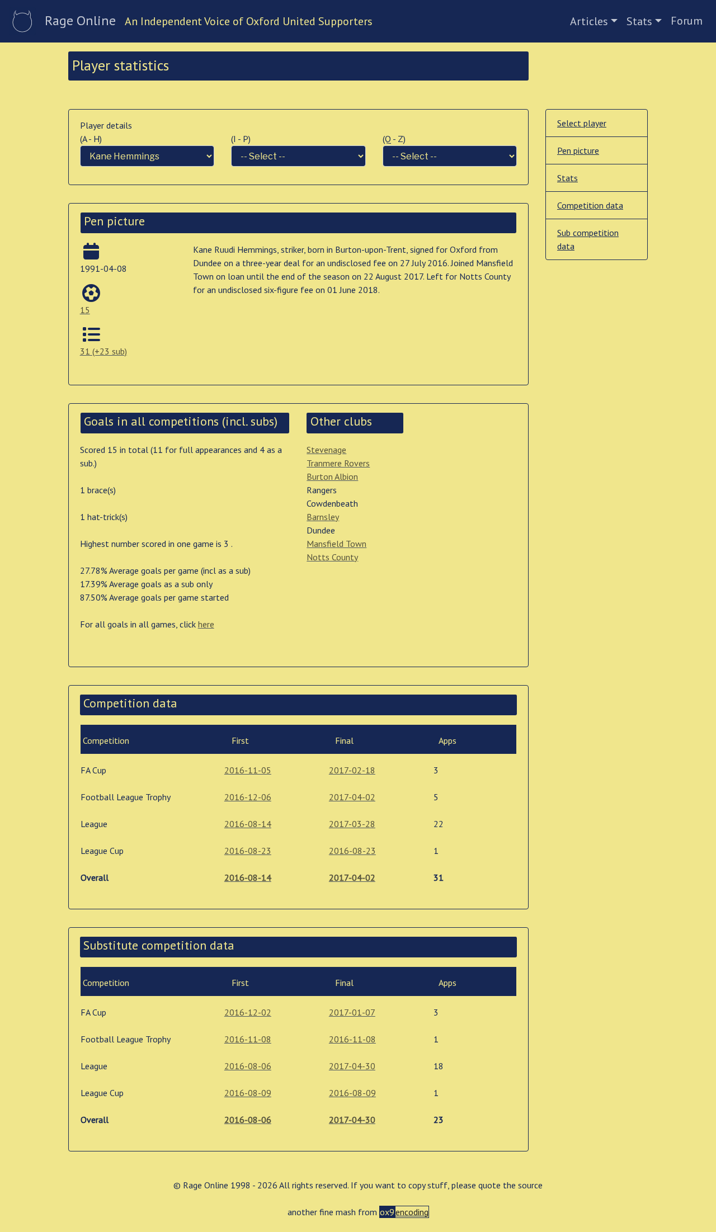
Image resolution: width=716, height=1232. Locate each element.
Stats (639, 21)
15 (85, 309)
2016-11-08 (247, 1039)
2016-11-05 (247, 770)
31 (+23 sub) (103, 351)
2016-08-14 (247, 823)
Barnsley (323, 516)
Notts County (332, 557)
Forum (687, 20)
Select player (581, 123)
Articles (589, 21)
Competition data (590, 205)
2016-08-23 (247, 850)
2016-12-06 (247, 797)
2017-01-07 (352, 1012)
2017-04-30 (352, 1065)
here (206, 624)
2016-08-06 (247, 1065)
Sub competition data (588, 239)
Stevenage (326, 449)
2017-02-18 (352, 770)
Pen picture (578, 150)
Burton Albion (332, 476)
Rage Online (80, 20)
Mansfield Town (336, 543)
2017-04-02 (352, 797)
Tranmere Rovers (338, 463)
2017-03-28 (352, 823)
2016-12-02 (247, 1012)
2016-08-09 (247, 1092)
